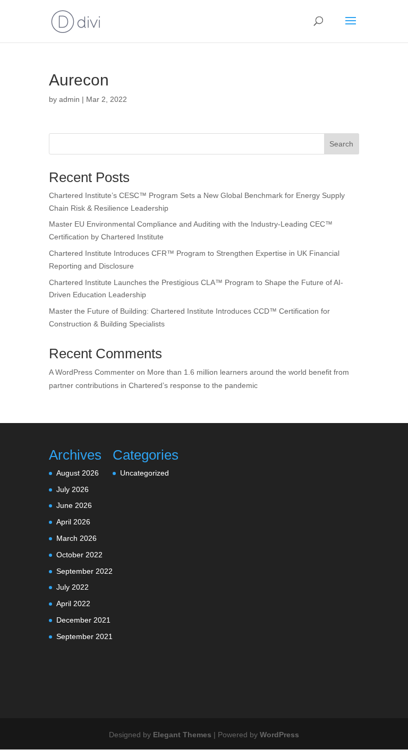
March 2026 (76, 538)
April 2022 (73, 603)
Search (341, 144)
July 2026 (72, 489)
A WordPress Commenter (91, 372)
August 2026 (77, 473)
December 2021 (83, 620)
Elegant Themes (182, 734)
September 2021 (84, 636)
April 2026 (73, 522)
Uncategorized (144, 473)
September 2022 (84, 571)
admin (69, 99)
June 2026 (74, 505)
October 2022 (79, 554)
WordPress (279, 734)
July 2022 (72, 587)
